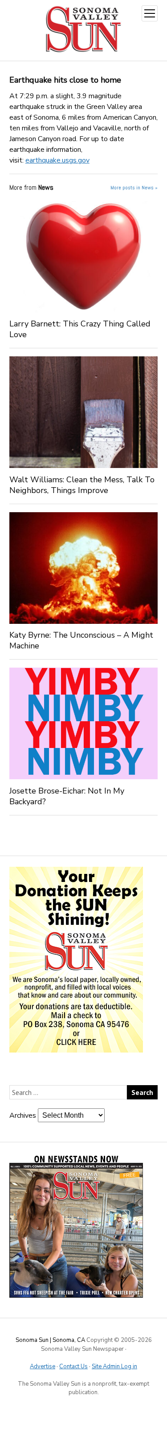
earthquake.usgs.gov (57, 160)
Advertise (42, 1366)
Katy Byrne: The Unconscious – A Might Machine (81, 640)
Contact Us (73, 1366)
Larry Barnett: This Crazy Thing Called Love (80, 329)
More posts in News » (134, 187)
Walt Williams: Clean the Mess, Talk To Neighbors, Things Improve (82, 485)
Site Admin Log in (114, 1366)
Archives (22, 1115)
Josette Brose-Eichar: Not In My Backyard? (66, 796)
